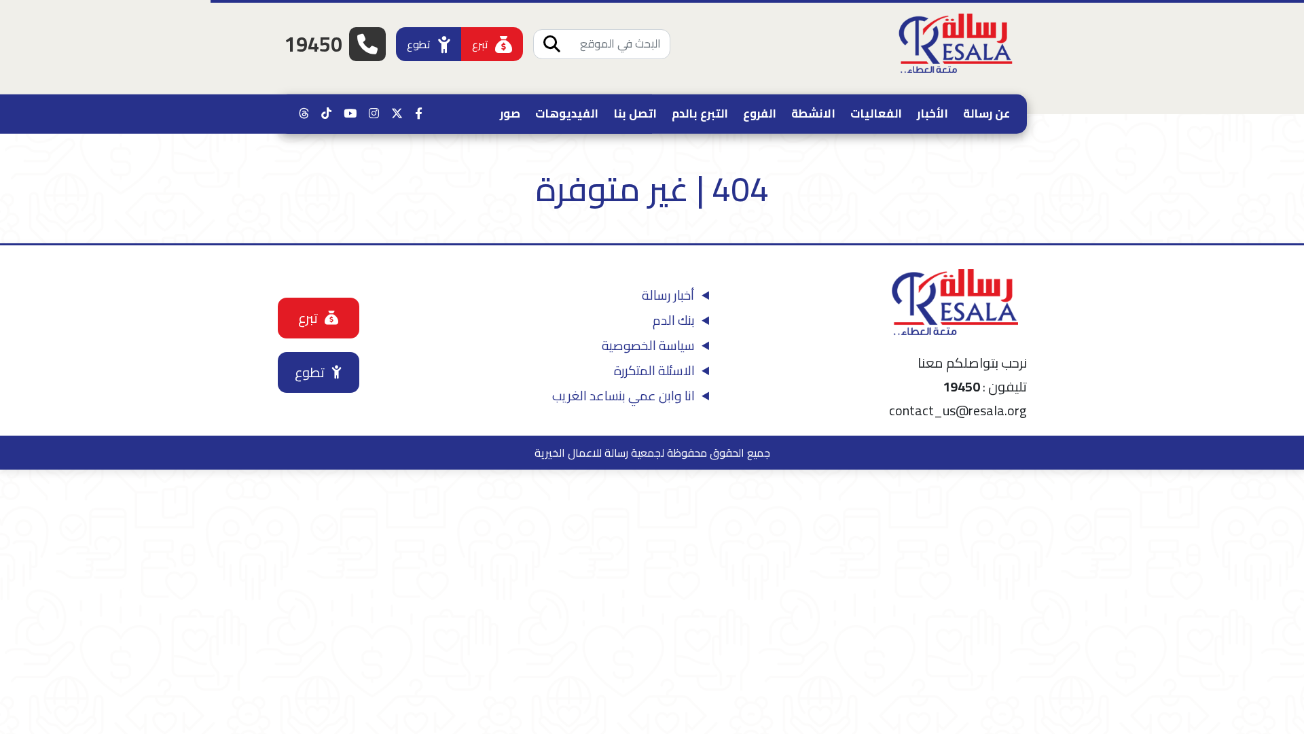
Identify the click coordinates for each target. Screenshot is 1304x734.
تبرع (480, 44)
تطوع (419, 44)
